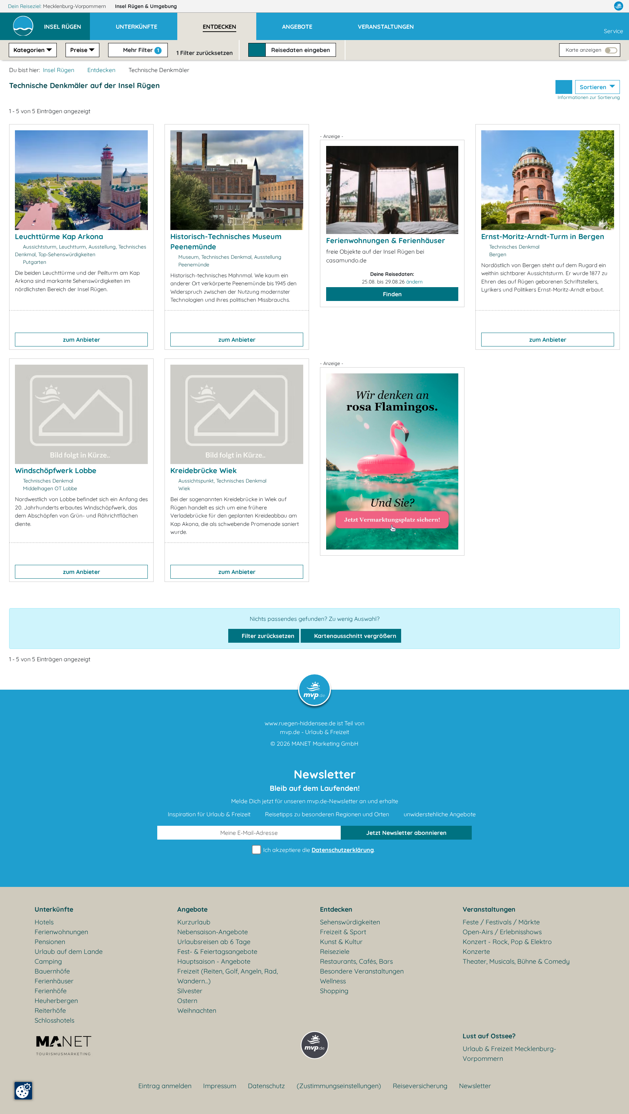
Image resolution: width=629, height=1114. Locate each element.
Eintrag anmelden (164, 1086)
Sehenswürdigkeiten (350, 922)
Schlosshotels (54, 1020)
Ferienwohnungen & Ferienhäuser (385, 240)
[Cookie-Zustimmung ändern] (23, 1090)
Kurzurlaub (193, 922)
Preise (78, 49)
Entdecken (101, 70)
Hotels (44, 922)
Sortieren (594, 87)
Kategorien (29, 49)
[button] (67, 23)
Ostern (187, 1000)
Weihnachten (196, 1010)
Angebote (192, 909)
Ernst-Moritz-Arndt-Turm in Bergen (542, 236)
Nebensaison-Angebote (212, 932)
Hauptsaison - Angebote (213, 961)
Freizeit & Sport (343, 932)
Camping (48, 961)
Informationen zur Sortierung (589, 97)
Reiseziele (334, 951)
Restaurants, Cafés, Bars (356, 961)
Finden (392, 294)
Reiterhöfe (50, 1010)
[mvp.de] (618, 6)
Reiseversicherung (420, 1086)
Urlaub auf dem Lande (69, 951)
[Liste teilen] (563, 87)
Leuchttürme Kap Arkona (59, 236)
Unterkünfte (54, 909)
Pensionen (50, 941)
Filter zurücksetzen (267, 635)
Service (613, 31)
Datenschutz (266, 1086)
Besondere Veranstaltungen (362, 971)
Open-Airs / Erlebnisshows (502, 932)
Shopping (334, 991)
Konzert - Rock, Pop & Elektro (507, 941)
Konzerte (476, 951)
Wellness (333, 981)
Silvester (189, 991)
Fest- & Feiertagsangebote (217, 951)
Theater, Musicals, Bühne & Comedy (516, 961)
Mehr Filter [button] (140, 49)
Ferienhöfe (51, 991)
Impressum (219, 1086)
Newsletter (475, 1086)
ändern (414, 281)
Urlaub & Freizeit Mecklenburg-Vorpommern (509, 1053)
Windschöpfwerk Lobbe (55, 470)
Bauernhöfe (52, 971)
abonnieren (406, 832)
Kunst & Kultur (341, 941)
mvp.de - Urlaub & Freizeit (314, 732)
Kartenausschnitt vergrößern (354, 635)
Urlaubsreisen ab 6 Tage (213, 941)
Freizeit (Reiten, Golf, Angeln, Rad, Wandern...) (227, 976)
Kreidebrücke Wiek (203, 470)
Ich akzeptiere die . (318, 849)
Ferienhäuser (54, 981)
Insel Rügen (146, 6)
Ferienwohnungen (61, 932)
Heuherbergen (56, 1000)
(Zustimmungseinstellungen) (339, 1086)
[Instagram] (603, 6)
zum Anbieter (81, 339)
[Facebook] (587, 6)
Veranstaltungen (489, 909)
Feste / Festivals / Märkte (501, 922)
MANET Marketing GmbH (325, 743)
